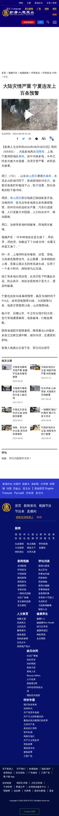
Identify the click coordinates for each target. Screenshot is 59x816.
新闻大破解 (43, 585)
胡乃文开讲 (42, 626)
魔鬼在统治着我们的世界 (36, 720)
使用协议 (7, 772)
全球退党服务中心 (37, 787)
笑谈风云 (21, 622)
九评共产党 (29, 724)
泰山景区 (31, 176)
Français (7, 493)
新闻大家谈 (43, 566)
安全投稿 (20, 772)
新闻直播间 (29, 22)
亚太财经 (21, 605)
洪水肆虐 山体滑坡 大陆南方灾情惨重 (48, 391)
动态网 (17, 790)
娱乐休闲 (32, 650)
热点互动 (42, 569)
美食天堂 (31, 667)
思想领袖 (42, 581)
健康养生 (42, 613)
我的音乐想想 (33, 695)
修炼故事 (28, 752)
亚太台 (26, 488)
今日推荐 (19, 547)
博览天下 (31, 547)
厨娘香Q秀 (32, 683)
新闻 (18, 528)
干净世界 (7, 787)
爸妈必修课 (22, 638)
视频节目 (12, 73)
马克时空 (42, 601)
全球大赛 (31, 552)
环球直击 (35, 73)
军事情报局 (43, 589)
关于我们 (21, 768)
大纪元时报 (36, 783)
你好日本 (31, 659)
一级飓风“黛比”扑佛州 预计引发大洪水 (49, 412)
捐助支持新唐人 (25, 517)
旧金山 (17, 488)
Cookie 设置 (29, 811)
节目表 (19, 511)
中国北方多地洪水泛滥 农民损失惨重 (20, 412)
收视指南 (33, 768)
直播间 (31, 511)
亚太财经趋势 (24, 601)
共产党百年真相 (31, 712)
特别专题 (29, 699)
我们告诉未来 (30, 704)
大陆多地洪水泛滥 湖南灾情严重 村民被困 (48, 370)
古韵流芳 (21, 626)
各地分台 (39, 3)
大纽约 (17, 484)
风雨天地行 (29, 736)
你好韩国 (31, 663)
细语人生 (42, 609)
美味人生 (31, 671)
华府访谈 (21, 589)
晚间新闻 (21, 577)
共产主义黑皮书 (31, 740)
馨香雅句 (21, 630)
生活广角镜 (32, 655)
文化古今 (21, 642)
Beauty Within (33, 675)
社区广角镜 (22, 597)
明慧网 (6, 790)
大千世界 (31, 679)
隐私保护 (46, 768)
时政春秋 (42, 577)
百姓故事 (28, 744)
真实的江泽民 (30, 728)
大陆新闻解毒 (45, 605)
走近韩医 (41, 638)
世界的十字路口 (46, 597)
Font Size (43, 138)
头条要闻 (19, 544)
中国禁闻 (21, 574)
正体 (49, 3)
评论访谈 (44, 561)
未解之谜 (21, 618)
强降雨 (40, 151)
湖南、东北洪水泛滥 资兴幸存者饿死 (20, 430)
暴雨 (21, 156)
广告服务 (32, 772)
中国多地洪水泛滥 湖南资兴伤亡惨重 (48, 430)
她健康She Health (45, 622)
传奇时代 (28, 708)
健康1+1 (41, 618)
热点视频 (31, 544)
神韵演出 (19, 552)
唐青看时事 (43, 593)
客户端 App (8, 776)
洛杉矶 (35, 484)
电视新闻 (24, 73)
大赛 (29, 3)
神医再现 (41, 634)
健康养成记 (42, 630)
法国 (8, 488)
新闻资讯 (30, 505)
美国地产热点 (23, 646)
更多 (51, 790)
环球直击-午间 (49, 73)
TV (41, 22)
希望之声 (20, 787)
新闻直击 (21, 581)
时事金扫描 (43, 574)
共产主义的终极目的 (33, 716)
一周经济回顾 (24, 593)
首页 (4, 73)
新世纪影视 (39, 790)
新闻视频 (23, 561)
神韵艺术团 (22, 783)
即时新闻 (43, 544)
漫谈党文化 (29, 748)
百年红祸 (28, 732)
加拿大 (26, 484)
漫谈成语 (21, 634)
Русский (19, 493)
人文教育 (22, 613)
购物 (39, 517)
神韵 (21, 3)
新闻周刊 (21, 585)
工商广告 (28, 756)
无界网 (27, 790)
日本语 (30, 493)
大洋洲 (44, 484)
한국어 (39, 493)
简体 (55, 3)
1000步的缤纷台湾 (35, 689)
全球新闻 (21, 566)
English (49, 488)
